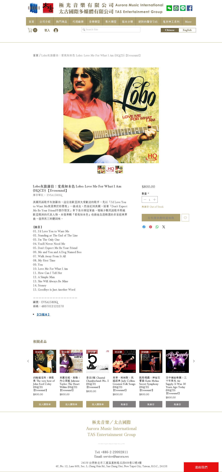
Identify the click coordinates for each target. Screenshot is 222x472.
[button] (33, 30)
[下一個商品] (194, 361)
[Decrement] (144, 199)
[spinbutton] (149, 199)
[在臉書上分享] (144, 227)
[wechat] (169, 8)
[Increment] (154, 199)
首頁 (36, 55)
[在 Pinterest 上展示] (150, 227)
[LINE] (183, 8)
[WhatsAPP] (176, 8)
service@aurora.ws (116, 456)
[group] (111, 379)
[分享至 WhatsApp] (157, 227)
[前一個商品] (28, 361)
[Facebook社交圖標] (189, 8)
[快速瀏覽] (177, 361)
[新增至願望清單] (185, 218)
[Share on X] (164, 227)
